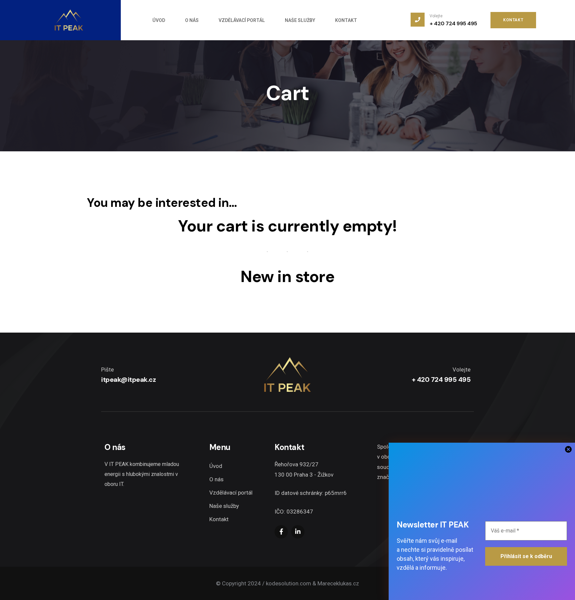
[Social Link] (281, 531)
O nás (216, 479)
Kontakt (219, 519)
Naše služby (224, 506)
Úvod (215, 466)
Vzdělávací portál (231, 492)
